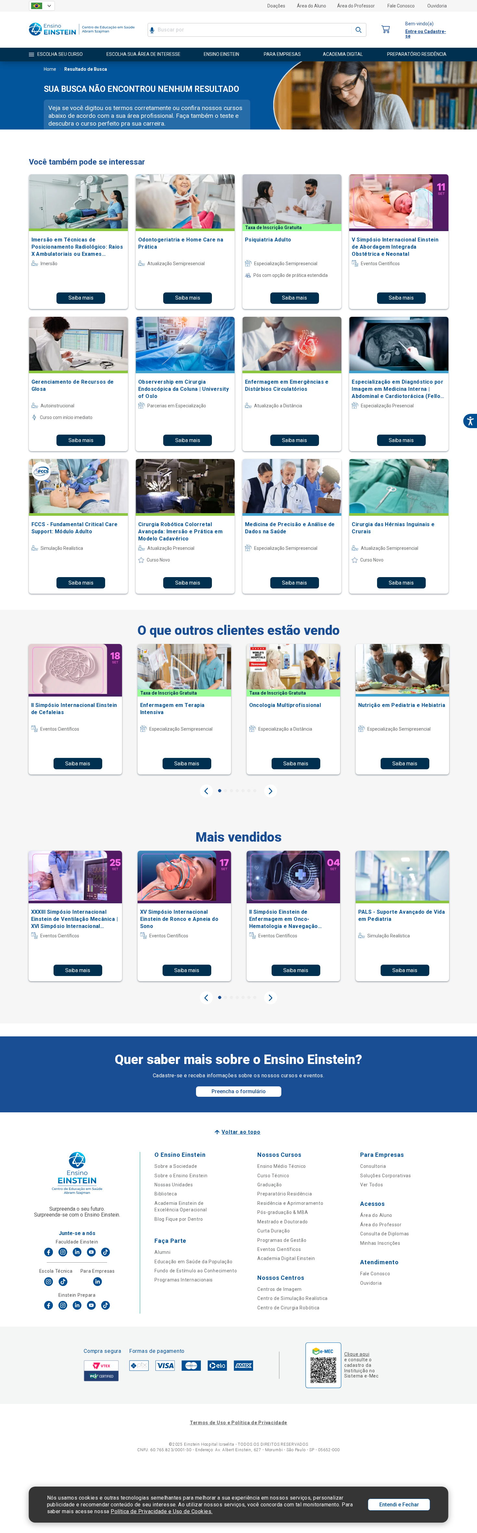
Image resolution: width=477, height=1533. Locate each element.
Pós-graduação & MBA (282, 1212)
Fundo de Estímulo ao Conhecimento (195, 1270)
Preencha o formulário (239, 1091)
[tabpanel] (75, 709)
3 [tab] (231, 790)
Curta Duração (273, 1230)
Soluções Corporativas (385, 1175)
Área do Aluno (311, 6)
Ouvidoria (437, 6)
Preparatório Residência (284, 1193)
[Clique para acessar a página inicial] (82, 37)
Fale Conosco (401, 6)
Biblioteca (165, 1193)
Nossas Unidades (173, 1184)
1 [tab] (219, 790)
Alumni (162, 1252)
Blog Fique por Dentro (178, 1219)
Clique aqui (356, 1354)
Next (270, 791)
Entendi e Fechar (399, 1505)
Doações (276, 6)
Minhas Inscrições (380, 1243)
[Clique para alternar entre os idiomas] (42, 6)
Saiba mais (80, 298)
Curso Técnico (273, 1175)
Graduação (269, 1184)
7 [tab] (254, 790)
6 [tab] (249, 790)
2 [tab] (225, 790)
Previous (206, 791)
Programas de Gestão (281, 1240)
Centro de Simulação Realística (292, 1298)
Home (50, 69)
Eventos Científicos (279, 1249)
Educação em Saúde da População (193, 1261)
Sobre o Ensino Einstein (180, 1175)
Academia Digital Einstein (286, 1258)
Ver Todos (371, 1184)
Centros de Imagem (279, 1289)
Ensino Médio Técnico (281, 1166)
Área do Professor (356, 6)
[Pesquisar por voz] (152, 29)
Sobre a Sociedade (175, 1166)
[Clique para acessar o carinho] (385, 29)
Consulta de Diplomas (384, 1233)
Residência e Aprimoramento (290, 1203)
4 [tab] (237, 790)
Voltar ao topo (241, 1132)
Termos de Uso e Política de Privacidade (238, 1422)
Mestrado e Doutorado (282, 1221)
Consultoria (373, 1166)
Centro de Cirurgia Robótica (288, 1307)
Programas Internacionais (183, 1279)
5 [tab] (243, 790)
